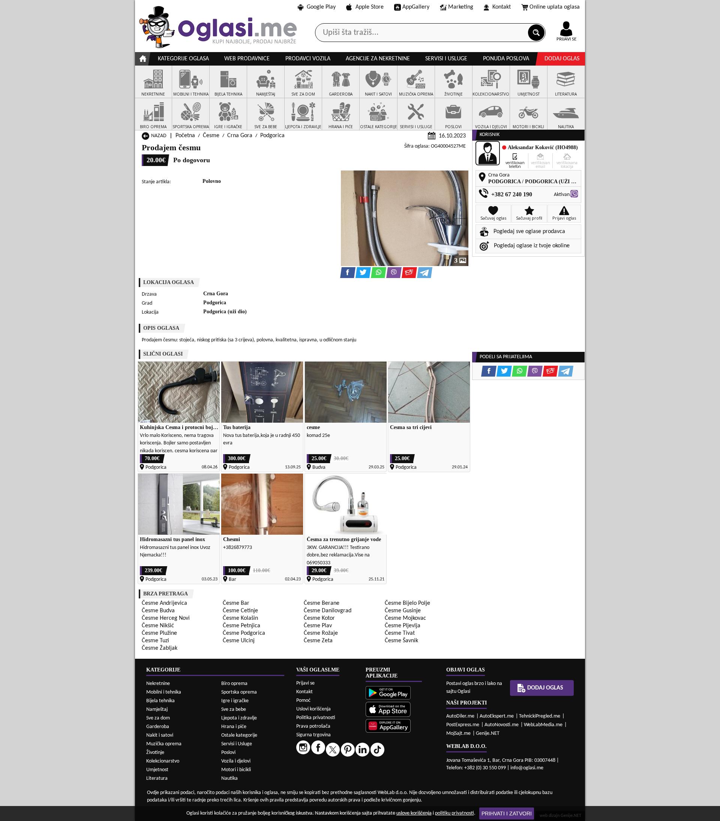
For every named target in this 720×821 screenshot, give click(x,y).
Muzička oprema (164, 744)
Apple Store (370, 7)
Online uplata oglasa (555, 7)
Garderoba (157, 727)
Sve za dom (158, 718)
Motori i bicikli (236, 770)
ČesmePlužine (159, 633)
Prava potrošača (313, 726)
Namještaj (157, 709)
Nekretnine (158, 683)
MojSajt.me (458, 733)
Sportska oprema (239, 692)
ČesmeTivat (400, 633)
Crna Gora (239, 136)
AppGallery (415, 7)
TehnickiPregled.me (539, 716)
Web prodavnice (247, 59)
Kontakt (501, 7)
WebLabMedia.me (543, 725)
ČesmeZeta (318, 641)
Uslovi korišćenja (313, 709)
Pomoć (303, 700)
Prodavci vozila (307, 59)
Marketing (460, 7)
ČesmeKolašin (240, 618)
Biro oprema (234, 683)
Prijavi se (305, 683)
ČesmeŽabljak (159, 648)
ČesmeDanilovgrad (327, 611)
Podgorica (272, 136)
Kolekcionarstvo (162, 761)
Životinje (155, 752)
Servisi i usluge (446, 59)
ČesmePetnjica (241, 626)
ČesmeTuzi (155, 641)
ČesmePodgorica (244, 633)
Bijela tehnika (160, 701)
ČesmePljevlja (402, 626)
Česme (211, 136)
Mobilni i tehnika (163, 692)
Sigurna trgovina (313, 735)
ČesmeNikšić (158, 626)
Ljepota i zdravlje (239, 718)
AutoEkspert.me (497, 716)
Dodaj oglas (561, 59)
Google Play (321, 7)
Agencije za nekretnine (378, 59)
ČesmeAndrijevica (164, 603)
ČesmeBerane (321, 603)
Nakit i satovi (159, 735)
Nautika (229, 778)
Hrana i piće (233, 727)
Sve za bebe (233, 709)
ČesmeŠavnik (401, 641)
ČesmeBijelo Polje (407, 603)
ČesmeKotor (319, 618)
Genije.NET (488, 733)
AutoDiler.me (460, 716)
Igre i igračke (235, 701)
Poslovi (228, 752)
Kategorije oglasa (183, 59)
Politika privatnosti (315, 718)
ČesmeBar (236, 603)
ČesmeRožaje (321, 633)
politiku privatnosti (454, 813)
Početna (185, 136)
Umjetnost (157, 770)
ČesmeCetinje (240, 611)
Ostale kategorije (239, 735)
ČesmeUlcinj (239, 641)
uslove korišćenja (414, 813)
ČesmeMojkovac (405, 618)
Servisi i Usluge (236, 744)
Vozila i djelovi (235, 761)
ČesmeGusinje (403, 611)
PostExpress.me (462, 725)
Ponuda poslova (506, 59)
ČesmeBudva (158, 611)
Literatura (157, 778)
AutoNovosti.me (501, 725)
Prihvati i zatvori (507, 814)
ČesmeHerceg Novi (166, 618)
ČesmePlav (318, 626)
